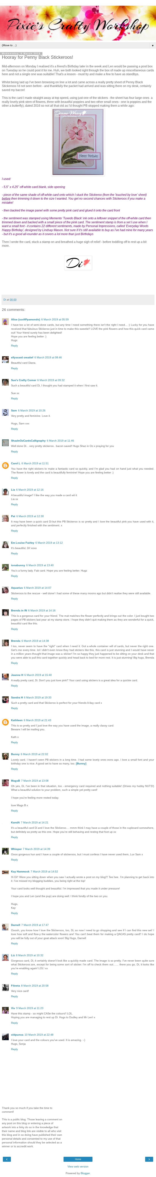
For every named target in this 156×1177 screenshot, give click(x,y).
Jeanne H (17, 674)
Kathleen (17, 720)
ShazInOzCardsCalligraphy (28, 440)
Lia (13, 489)
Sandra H (17, 697)
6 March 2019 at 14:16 (42, 610)
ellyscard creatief (22, 357)
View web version (78, 1166)
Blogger (85, 1173)
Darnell (15, 924)
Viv (13, 1008)
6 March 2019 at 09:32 (51, 380)
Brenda (15, 640)
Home (78, 1159)
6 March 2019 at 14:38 (35, 640)
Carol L (15, 463)
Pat (13, 516)
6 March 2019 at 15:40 (38, 674)
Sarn (14, 410)
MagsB (15, 780)
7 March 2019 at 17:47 (35, 924)
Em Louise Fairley (22, 542)
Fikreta (15, 985)
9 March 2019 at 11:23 (29, 1008)
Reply (14, 345)
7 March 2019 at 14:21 (34, 822)
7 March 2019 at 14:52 (44, 871)
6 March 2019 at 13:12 (49, 542)
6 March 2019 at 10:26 (31, 410)
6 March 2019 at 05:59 (55, 319)
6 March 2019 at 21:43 (37, 720)
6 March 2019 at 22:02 (34, 754)
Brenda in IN (19, 610)
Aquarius (17, 587)
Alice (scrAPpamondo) (25, 319)
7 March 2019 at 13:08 (35, 780)
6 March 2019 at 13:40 (40, 565)
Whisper (16, 849)
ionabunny (18, 565)
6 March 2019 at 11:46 (60, 440)
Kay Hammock (20, 871)
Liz (13, 955)
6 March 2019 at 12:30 (30, 516)
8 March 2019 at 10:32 (29, 955)
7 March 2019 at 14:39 (36, 849)
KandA (15, 822)
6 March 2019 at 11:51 (35, 463)
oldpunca (17, 1034)
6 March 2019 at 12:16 (30, 489)
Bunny (15, 754)
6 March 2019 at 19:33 (37, 697)
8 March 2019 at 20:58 (35, 985)
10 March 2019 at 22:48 (39, 1034)
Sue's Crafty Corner (23, 380)
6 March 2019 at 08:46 (48, 357)
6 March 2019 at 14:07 (37, 587)
